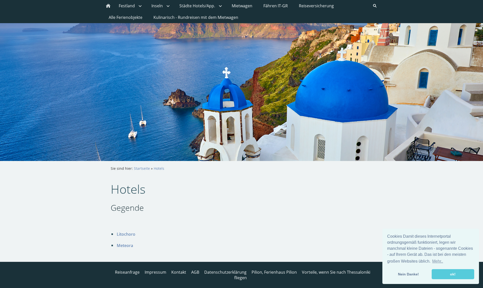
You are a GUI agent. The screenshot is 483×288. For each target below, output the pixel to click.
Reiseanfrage (127, 272)
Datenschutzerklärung (225, 272)
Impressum (155, 272)
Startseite (142, 168)
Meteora (125, 245)
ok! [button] (453, 274)
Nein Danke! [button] (408, 274)
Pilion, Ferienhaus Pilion (274, 272)
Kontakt (178, 272)
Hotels (159, 168)
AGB (195, 272)
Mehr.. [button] (437, 261)
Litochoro (126, 234)
